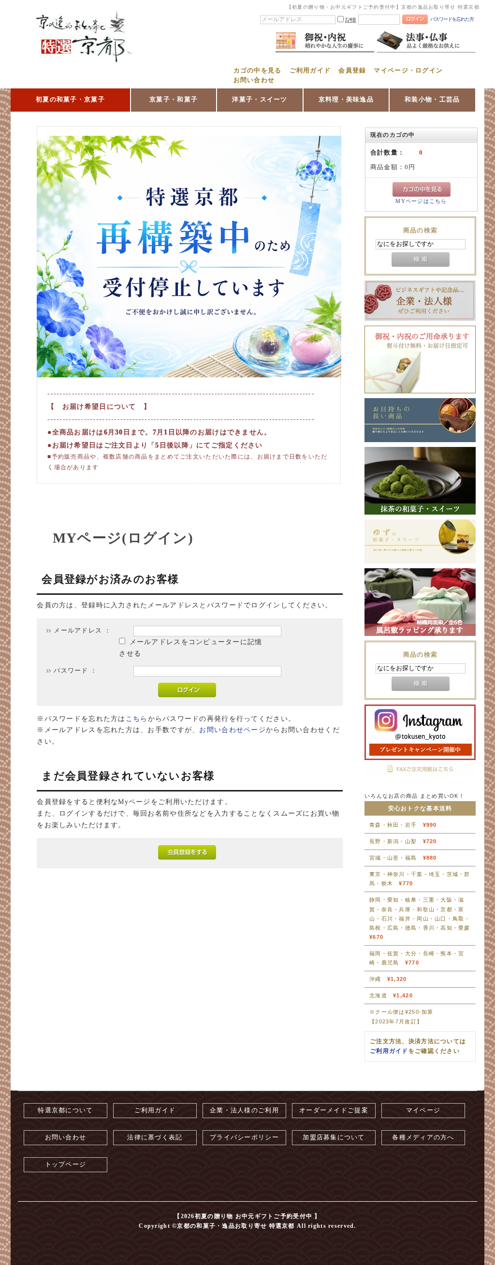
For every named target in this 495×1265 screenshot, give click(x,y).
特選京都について (65, 1110)
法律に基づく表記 (154, 1137)
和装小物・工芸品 (432, 99)
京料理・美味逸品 (346, 99)
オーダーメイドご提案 (333, 1110)
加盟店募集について (334, 1137)
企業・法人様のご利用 (244, 1110)
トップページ (66, 1164)
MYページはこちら (421, 201)
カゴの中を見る (257, 70)
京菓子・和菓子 (173, 99)
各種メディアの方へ (423, 1137)
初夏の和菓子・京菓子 (70, 99)
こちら (137, 718)
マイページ (423, 1110)
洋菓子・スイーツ (259, 99)
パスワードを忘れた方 (452, 19)
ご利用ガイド (310, 70)
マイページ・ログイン (408, 70)
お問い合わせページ (232, 729)
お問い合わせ (254, 80)
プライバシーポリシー (244, 1137)
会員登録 (352, 70)
